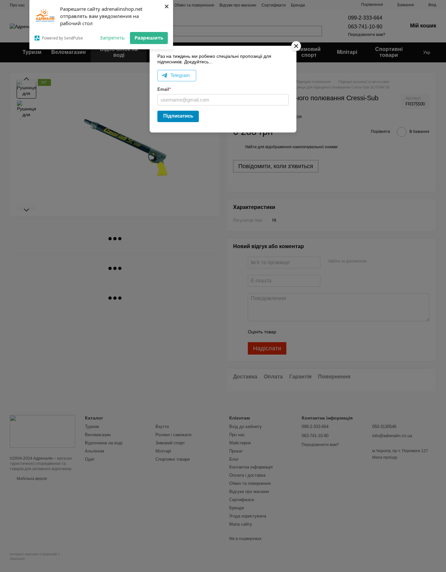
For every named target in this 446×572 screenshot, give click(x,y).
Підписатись (178, 116)
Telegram (180, 75)
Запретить (112, 37)
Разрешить (149, 37)
